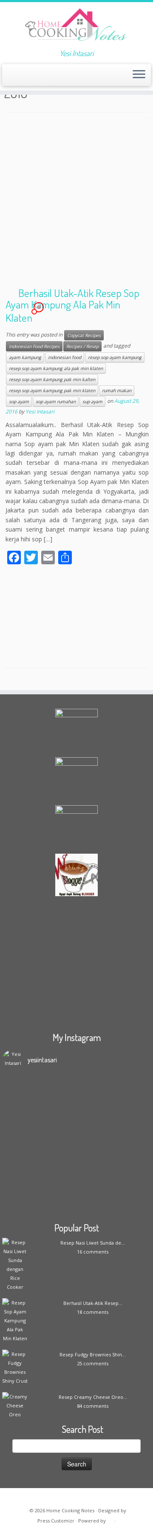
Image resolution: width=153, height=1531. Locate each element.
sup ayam (92, 402)
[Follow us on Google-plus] (38, 78)
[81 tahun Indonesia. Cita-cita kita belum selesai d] (76, 1193)
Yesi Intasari (40, 411)
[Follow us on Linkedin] (67, 78)
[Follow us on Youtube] (52, 78)
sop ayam (19, 402)
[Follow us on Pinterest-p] (59, 78)
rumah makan (116, 390)
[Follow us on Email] (16, 78)
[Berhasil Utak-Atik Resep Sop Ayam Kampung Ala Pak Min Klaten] (76, 616)
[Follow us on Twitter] (30, 78)
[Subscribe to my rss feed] (9, 78)
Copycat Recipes (84, 335)
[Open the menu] (139, 75)
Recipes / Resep (82, 346)
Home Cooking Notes (70, 1510)
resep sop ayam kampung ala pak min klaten (56, 368)
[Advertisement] (76, 202)
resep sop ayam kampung (115, 357)
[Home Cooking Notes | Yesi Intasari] (76, 25)
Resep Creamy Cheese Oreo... (93, 1397)
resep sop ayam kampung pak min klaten (52, 390)
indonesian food (64, 357)
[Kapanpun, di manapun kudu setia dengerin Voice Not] (76, 1093)
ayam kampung (25, 357)
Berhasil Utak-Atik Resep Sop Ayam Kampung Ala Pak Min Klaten (72, 305)
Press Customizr (55, 1520)
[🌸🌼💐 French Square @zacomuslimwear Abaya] (76, 1121)
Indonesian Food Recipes (34, 346)
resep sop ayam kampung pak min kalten (52, 379)
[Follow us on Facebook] (23, 78)
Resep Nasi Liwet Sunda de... (92, 1243)
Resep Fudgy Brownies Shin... (93, 1354)
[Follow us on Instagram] (45, 78)
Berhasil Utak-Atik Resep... (92, 1303)
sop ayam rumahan (56, 402)
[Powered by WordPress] (110, 1519)
